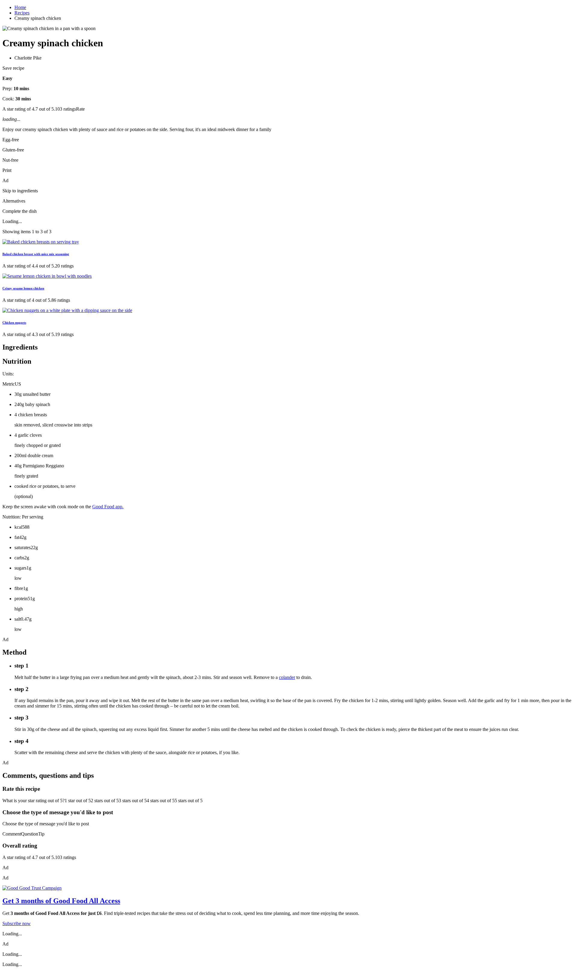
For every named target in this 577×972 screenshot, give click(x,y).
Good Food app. (108, 506)
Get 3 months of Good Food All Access (61, 901)
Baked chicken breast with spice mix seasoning (35, 254)
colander (287, 677)
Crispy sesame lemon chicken (23, 288)
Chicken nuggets (14, 322)
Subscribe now (16, 923)
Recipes (21, 12)
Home (20, 7)
